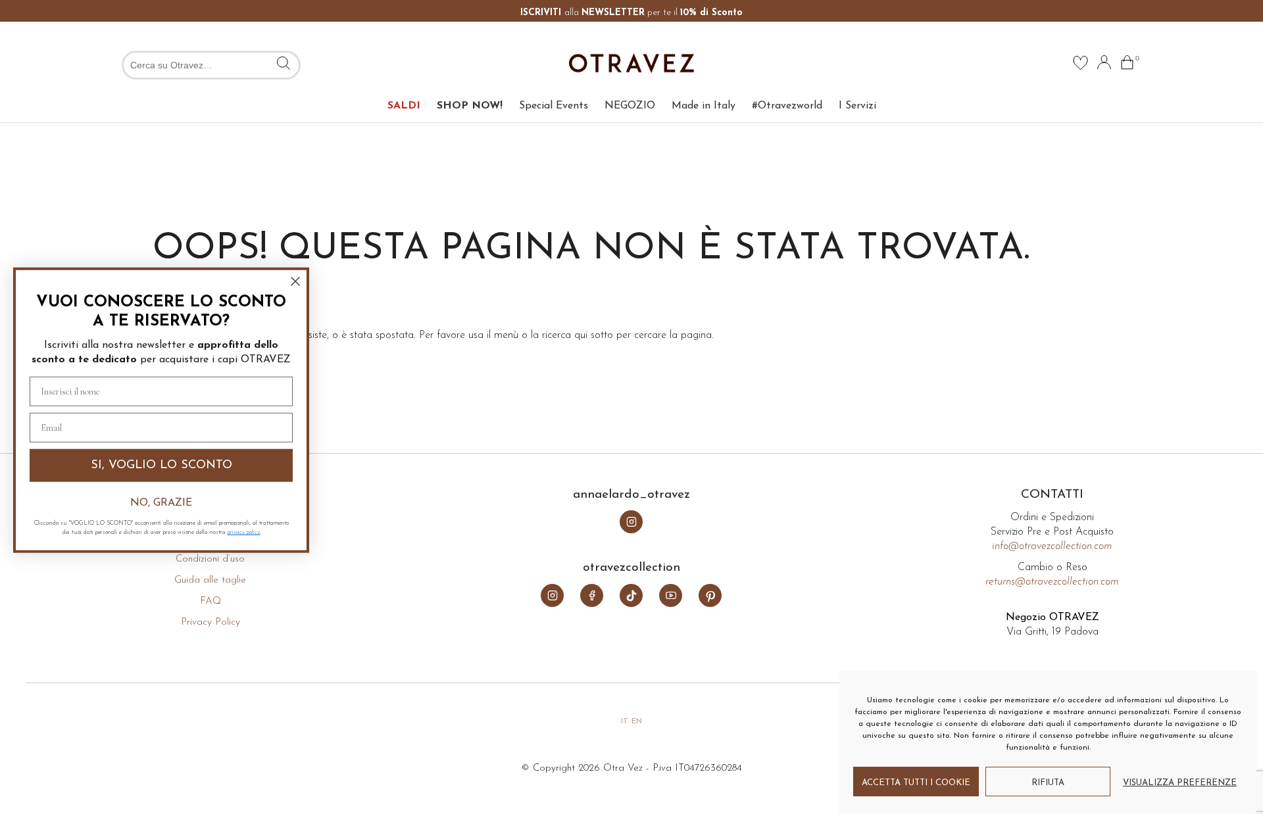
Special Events (553, 106)
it (624, 721)
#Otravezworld (787, 106)
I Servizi (857, 106)
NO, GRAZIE (161, 503)
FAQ (210, 601)
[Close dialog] (295, 281)
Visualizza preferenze (1180, 783)
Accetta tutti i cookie (916, 783)
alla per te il (631, 13)
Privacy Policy (210, 622)
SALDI (403, 106)
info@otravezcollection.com (1052, 546)
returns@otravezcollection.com (1052, 582)
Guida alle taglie (210, 580)
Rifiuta (1047, 783)
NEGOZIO (630, 106)
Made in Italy (703, 106)
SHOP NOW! (470, 106)
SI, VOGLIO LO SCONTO (161, 465)
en (637, 721)
